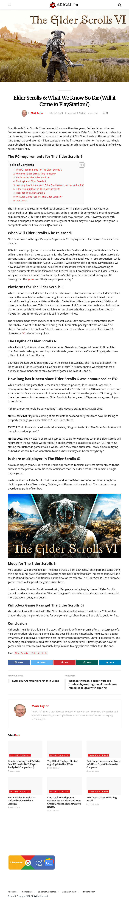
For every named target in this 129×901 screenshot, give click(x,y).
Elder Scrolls (21, 653)
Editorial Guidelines (47, 891)
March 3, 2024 (56, 113)
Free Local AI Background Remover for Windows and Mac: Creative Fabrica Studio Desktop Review (64, 802)
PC (23, 333)
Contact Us (27, 891)
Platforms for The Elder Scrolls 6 (33, 177)
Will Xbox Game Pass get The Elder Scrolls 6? (39, 196)
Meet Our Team (69, 891)
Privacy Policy (88, 891)
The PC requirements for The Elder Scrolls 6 (39, 169)
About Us (12, 891)
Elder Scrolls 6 (39, 653)
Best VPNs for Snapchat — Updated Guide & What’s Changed (21, 800)
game (31, 279)
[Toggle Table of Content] (80, 165)
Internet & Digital (76, 113)
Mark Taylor (37, 113)
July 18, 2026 (54, 810)
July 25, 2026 (14, 771)
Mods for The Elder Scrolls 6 (30, 192)
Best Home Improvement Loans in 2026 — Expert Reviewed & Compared (103, 764)
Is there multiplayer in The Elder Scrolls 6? (38, 188)
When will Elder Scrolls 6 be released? (36, 173)
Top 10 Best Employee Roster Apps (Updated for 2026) (62, 763)
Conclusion (21, 200)
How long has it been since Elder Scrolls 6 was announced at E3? (50, 185)
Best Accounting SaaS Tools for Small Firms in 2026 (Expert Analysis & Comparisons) (24, 764)
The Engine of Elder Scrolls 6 (31, 181)
